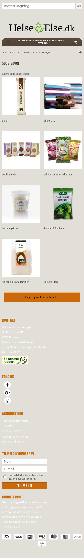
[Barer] (21, 96)
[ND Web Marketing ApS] (42, 27)
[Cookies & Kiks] (21, 150)
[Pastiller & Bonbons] (63, 204)
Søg (79, 6)
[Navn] (24, 461)
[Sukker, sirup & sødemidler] (21, 258)
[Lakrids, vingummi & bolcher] (63, 150)
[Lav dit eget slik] (21, 204)
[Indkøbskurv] (75, 42)
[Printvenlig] (80, 52)
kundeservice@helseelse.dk (28, 347)
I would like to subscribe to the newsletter (27, 476)
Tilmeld (24, 485)
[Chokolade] (63, 96)
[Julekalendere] (63, 258)
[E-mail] (24, 469)
